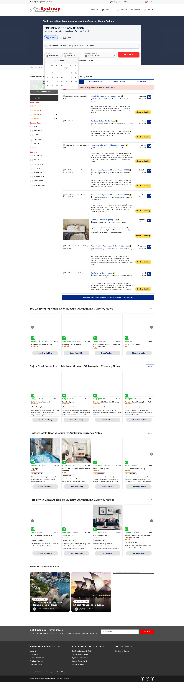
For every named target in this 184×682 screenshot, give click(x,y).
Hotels (53, 37)
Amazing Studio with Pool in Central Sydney (108, 145)
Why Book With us (36, 661)
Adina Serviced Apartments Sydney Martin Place (110, 246)
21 (52, 81)
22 (57, 81)
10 (66, 73)
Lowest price (96, 81)
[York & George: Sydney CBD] (45, 517)
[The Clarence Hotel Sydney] (139, 450)
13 (47, 77)
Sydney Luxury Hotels (80, 658)
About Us (33, 651)
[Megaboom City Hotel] (107, 450)
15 (57, 77)
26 (76, 81)
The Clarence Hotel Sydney (135, 469)
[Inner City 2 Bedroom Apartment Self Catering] (76, 450)
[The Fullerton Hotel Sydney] (76, 273)
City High (34, 469)
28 (52, 86)
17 (66, 77)
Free (119, 81)
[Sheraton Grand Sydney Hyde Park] (139, 384)
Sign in (127, 2)
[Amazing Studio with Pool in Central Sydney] (76, 146)
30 (62, 86)
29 (57, 86)
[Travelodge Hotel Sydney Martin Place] (76, 97)
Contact (149, 10)
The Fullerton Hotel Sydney (102, 273)
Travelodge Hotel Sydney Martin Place (106, 96)
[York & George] (76, 517)
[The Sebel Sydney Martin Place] (76, 121)
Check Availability (143, 112)
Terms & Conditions (37, 658)
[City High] (45, 450)
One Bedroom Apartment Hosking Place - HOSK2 (110, 170)
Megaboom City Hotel (101, 469)
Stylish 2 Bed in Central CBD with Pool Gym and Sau (137, 536)
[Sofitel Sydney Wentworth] (45, 384)
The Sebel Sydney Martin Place (103, 121)
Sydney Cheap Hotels (80, 661)
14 (52, 77)
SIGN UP (147, 631)
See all (150, 309)
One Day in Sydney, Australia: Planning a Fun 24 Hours (47, 603)
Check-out (68, 53)
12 (75, 73)
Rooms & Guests (91, 53)
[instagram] (152, 679)
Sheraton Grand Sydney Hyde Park (138, 402)
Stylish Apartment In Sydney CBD (104, 219)
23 (62, 81)
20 (47, 81)
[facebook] (142, 679)
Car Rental (123, 10)
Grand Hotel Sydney (132, 344)
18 (71, 77)
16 (61, 77)
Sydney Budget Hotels (80, 654)
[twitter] (147, 679)
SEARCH (129, 54)
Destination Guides (39, 599)
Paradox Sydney (68, 402)
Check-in (49, 53)
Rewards (137, 10)
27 (47, 86)
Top (142, 81)
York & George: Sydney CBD (42, 535)
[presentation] (32, 327)
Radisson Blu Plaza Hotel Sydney (106, 402)
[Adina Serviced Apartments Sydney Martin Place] (76, 247)
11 (71, 73)
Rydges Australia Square (71, 344)
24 (66, 81)
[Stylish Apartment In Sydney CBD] (76, 229)
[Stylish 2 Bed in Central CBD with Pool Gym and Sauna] (139, 517)
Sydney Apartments (79, 664)
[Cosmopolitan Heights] (107, 517)
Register (138, 2)
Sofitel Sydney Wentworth (41, 402)
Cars (69, 37)
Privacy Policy (34, 654)
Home (95, 10)
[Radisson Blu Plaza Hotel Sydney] (107, 384)
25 (71, 81)
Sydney (40, 68)
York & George (67, 535)
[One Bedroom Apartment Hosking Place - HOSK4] (76, 196)
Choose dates (110, 88)
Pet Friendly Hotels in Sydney (82, 651)
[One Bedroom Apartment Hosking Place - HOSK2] (76, 171)
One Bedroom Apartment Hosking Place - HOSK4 (110, 195)
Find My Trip (116, 2)
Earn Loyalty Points (36, 664)
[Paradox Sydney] (76, 384)
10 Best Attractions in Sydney (88, 605)
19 (76, 77)
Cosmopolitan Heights (101, 535)
